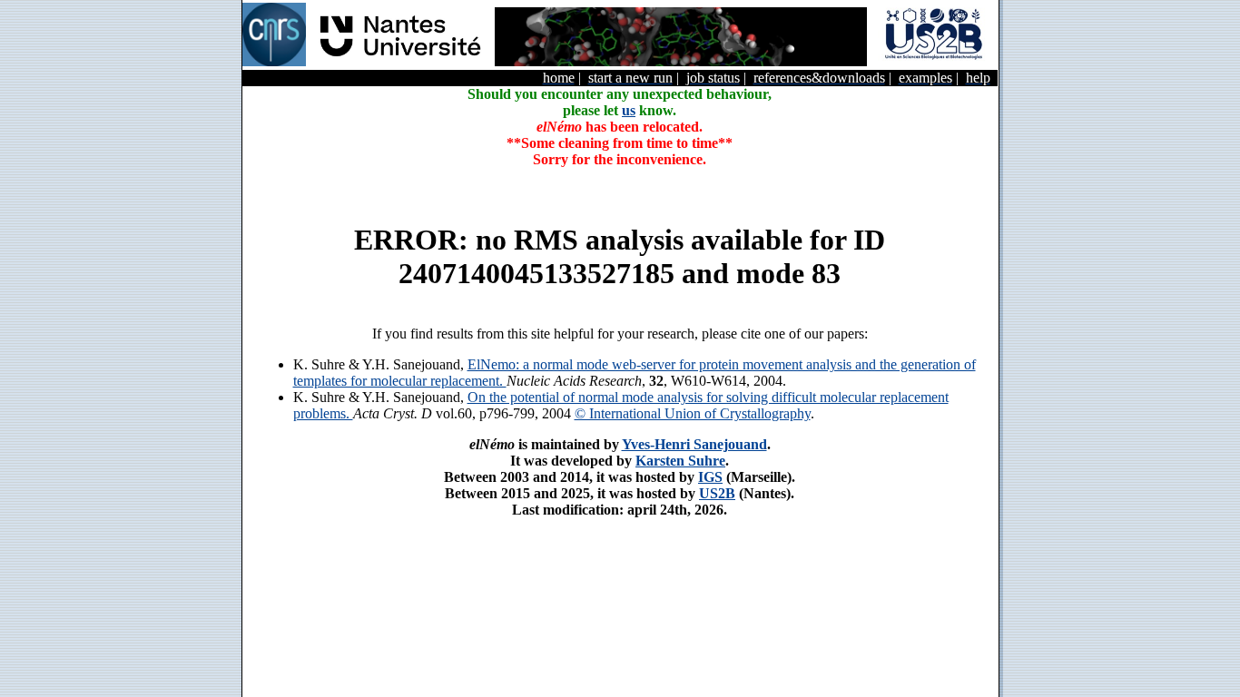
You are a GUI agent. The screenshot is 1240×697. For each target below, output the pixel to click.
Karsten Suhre (680, 460)
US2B (717, 493)
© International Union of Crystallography (693, 413)
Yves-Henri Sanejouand (694, 444)
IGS (710, 477)
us (628, 110)
